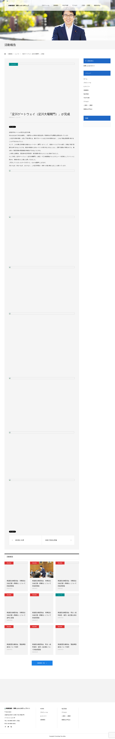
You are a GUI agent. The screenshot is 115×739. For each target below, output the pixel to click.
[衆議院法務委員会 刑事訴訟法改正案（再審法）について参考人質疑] (16, 601)
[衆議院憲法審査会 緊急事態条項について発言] (16, 633)
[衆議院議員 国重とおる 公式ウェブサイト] (18, 5)
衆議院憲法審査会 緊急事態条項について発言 (16, 646)
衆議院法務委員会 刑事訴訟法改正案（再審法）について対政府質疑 (16, 583)
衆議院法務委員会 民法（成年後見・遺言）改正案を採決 (67, 614)
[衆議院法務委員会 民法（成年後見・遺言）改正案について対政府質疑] (41, 633)
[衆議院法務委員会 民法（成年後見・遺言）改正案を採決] (67, 601)
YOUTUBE (65, 5)
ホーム (85, 79)
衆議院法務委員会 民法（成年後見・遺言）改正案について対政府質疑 (41, 647)
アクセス (74, 5)
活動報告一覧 (41, 663)
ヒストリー (87, 86)
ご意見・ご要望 (85, 5)
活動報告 (55, 5)
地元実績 (86, 94)
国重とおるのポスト (89, 65)
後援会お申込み (88, 109)
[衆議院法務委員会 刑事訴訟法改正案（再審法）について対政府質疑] (16, 570)
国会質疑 (9, 563)
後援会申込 (97, 5)
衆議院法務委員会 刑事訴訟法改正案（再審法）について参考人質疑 (16, 615)
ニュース (18, 117)
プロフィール (45, 5)
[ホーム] (5, 54)
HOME (42, 708)
